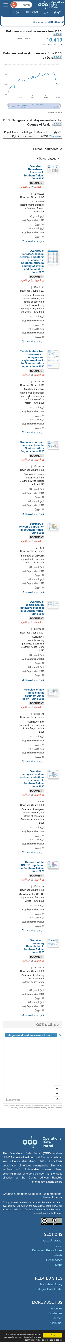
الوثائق (58, 1245)
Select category (48, 158)
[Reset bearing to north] (57, 1099)
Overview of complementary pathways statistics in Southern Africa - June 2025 (32, 608)
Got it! (52, 1335)
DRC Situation (55, 22)
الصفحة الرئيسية (52, 1240)
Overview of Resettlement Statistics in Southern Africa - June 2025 (33, 172)
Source (41, 132)
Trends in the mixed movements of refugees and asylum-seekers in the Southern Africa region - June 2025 (32, 358)
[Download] (53, 169)
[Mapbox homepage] (12, 1100)
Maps (58, 1265)
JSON (58, 34)
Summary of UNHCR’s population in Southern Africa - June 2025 (31, 528)
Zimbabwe (38, 22)
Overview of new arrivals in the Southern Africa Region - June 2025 (32, 694)
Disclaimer (55, 1323)
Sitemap (57, 1318)
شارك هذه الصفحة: (34, 241)
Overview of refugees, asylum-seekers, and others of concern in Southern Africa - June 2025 (32, 778)
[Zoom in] (57, 1088)
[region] (32, 1068)
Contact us (55, 1313)
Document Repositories (47, 1250)
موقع (56, 132)
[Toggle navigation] (5, 5)
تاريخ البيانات (27, 132)
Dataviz (57, 1255)
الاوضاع (57, 12)
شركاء (16, 12)
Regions (32, 12)
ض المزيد (26, 186)
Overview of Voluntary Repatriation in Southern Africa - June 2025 (33, 946)
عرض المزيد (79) (49, 1024)
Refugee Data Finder (48, 1289)
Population (10, 132)
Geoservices (54, 1260)
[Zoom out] (57, 1093)
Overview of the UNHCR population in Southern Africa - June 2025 (32, 866)
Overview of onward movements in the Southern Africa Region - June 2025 (32, 446)
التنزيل (38, 186)
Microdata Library (51, 1284)
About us (56, 1308)
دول (46, 12)
